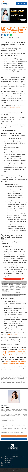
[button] (2, 35)
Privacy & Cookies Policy (19, 469)
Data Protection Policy (6, 469)
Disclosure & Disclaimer (8, 469)
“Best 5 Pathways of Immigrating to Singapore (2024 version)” (13, 351)
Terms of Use (14, 469)
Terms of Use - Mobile (21, 469)
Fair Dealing (14, 470)
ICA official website (15, 107)
